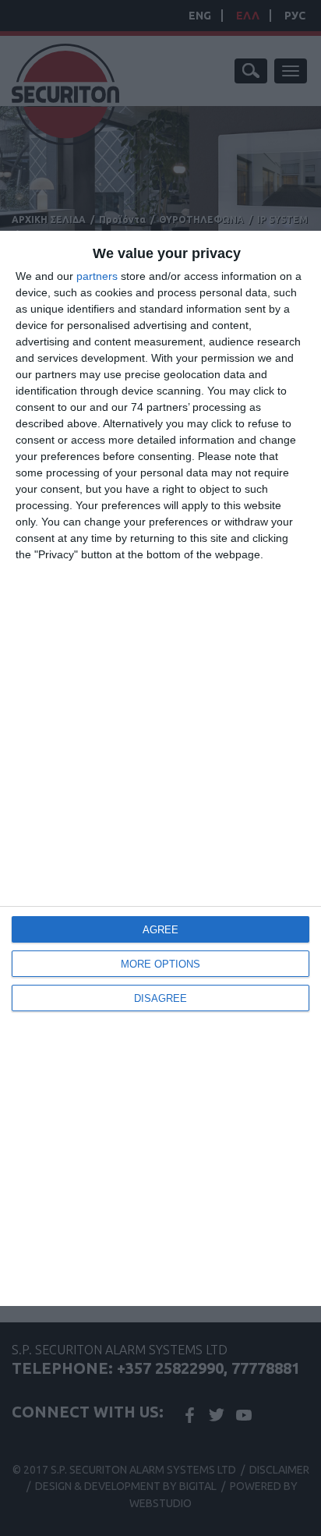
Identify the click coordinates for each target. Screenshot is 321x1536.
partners (97, 276)
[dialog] (160, 768)
